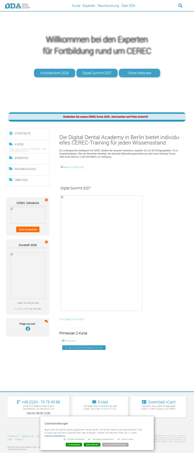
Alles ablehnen (92, 444)
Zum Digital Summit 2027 (72, 319)
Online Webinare (139, 73)
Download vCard (161, 401)
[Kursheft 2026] (27, 275)
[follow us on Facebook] (28, 329)
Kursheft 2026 (21, 308)
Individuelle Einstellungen (115, 444)
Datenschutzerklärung (55, 435)
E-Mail (102, 401)
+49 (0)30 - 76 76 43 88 (40, 401)
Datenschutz (28, 436)
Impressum (13, 436)
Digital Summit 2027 (97, 73)
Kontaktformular (108, 408)
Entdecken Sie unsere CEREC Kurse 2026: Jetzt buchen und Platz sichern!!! (98, 116)
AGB (10, 439)
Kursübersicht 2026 (54, 73)
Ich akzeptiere (74, 444)
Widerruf (19, 439)
